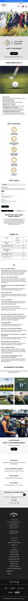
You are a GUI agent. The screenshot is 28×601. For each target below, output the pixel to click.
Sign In (22, 56)
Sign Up (14, 53)
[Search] (18, 6)
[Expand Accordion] (12, 571)
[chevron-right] (24, 494)
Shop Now (21, 1)
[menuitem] (22, 6)
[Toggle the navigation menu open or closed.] (26, 6)
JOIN (14, 449)
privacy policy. (14, 497)
